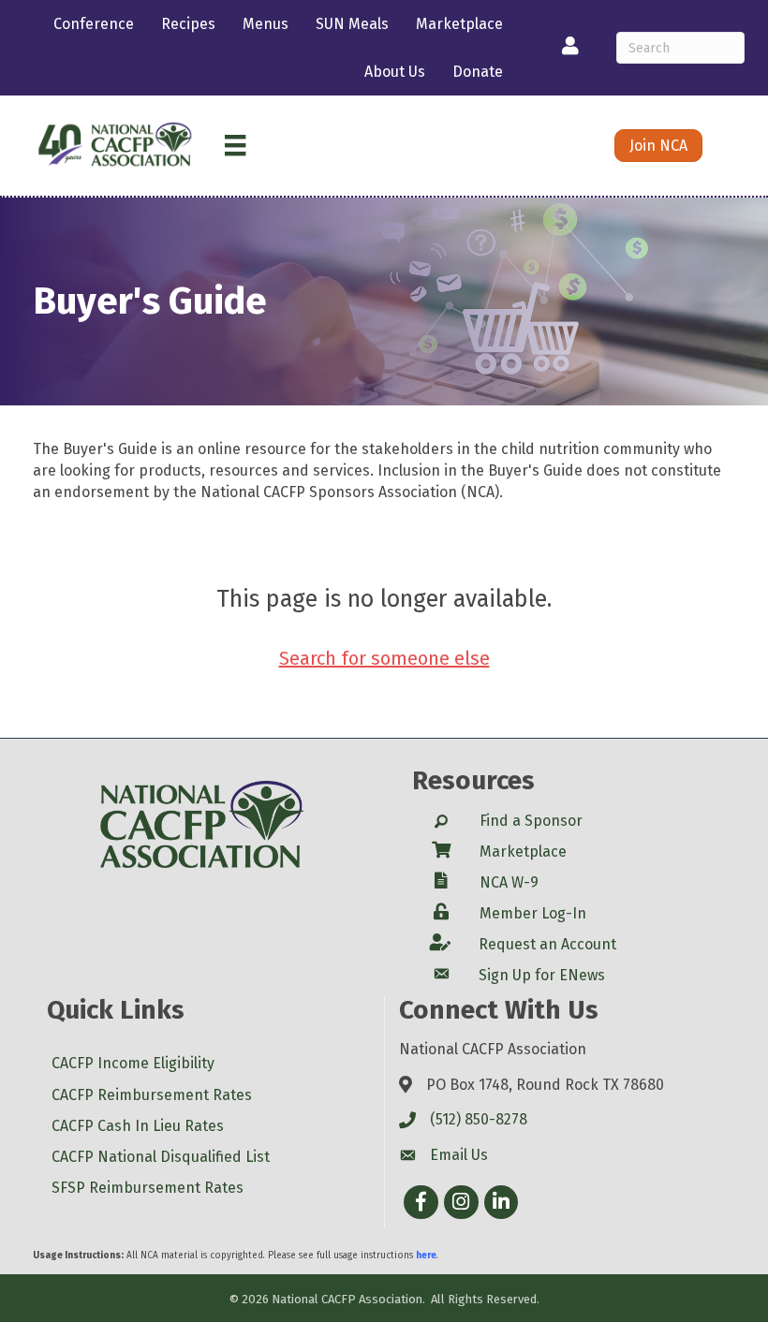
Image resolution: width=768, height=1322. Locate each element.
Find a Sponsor (531, 821)
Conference (93, 24)
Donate (477, 72)
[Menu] (235, 145)
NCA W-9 (509, 882)
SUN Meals (352, 24)
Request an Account (547, 944)
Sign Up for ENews (542, 975)
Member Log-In (533, 913)
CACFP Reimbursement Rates (152, 1095)
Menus (265, 24)
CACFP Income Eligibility (133, 1063)
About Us (394, 72)
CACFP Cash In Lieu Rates (138, 1126)
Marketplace (459, 24)
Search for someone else (384, 658)
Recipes (188, 24)
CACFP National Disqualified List (161, 1157)
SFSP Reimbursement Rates (148, 1188)
